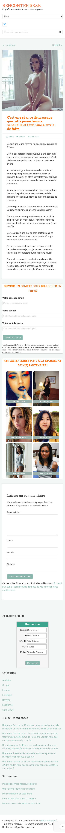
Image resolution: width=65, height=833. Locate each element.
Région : (23, 652)
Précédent (8, 45)
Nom (10, 540)
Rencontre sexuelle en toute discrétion (21, 803)
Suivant (57, 45)
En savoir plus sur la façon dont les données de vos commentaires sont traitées (32, 586)
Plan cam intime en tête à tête (17, 793)
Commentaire (14, 512)
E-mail (10, 552)
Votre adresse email (13, 298)
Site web (11, 564)
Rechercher (32, 663)
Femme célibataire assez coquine (19, 798)
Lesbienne (7, 705)
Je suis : (23, 630)
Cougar (6, 685)
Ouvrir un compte (13, 337)
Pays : (24, 647)
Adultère (6, 680)
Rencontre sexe (21, 5)
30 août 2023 (33, 137)
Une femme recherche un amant (18, 788)
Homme (6, 700)
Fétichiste (7, 695)
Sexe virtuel (8, 710)
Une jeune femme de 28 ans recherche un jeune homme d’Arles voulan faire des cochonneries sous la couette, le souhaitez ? (30, 765)
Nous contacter (48, 820)
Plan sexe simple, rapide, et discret (19, 784)
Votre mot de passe (12, 323)
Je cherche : (23, 635)
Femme (22, 137)
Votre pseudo (9, 310)
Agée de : (23, 641)
